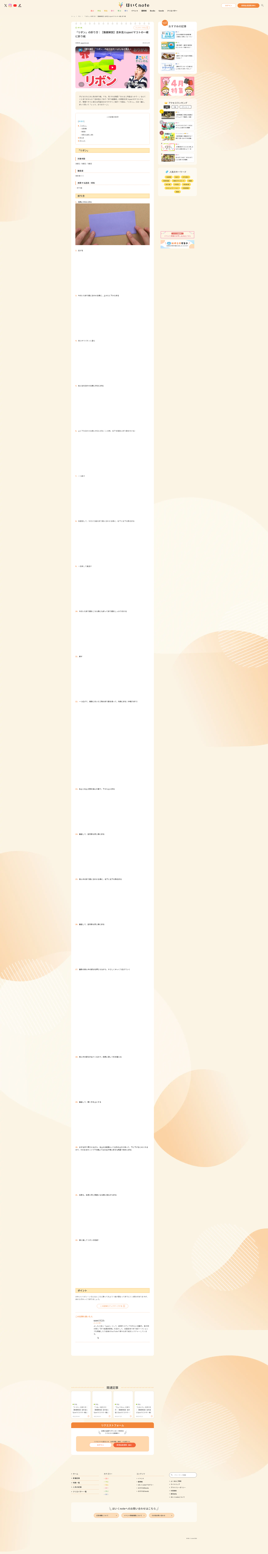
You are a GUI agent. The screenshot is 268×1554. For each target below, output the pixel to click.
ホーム (73, 16)
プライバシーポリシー (178, 1486)
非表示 (81, 121)
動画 (190, 181)
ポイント (82, 141)
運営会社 (174, 1493)
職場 (178, 192)
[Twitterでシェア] (84, 1348)
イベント (134, 10)
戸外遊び (186, 177)
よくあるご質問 (176, 1480)
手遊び (177, 184)
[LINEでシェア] (91, 1348)
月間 (175, 107)
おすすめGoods (143, 1490)
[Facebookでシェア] (77, 1348)
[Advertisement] (177, 213)
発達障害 (186, 188)
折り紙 (80, 28)
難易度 (83, 131)
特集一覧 (76, 1481)
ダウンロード (185, 107)
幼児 (177, 177)
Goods (161, 10)
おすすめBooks (143, 1487)
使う (126, 10)
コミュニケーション (173, 188)
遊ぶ (92, 10)
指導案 (169, 177)
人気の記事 (77, 1486)
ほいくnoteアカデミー (146, 1484)
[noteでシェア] (97, 1348)
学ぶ (119, 10)
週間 (167, 107)
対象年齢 (84, 128)
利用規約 (174, 1490)
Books (152, 10)
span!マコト (85, 43)
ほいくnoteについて (178, 1496)
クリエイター (172, 10)
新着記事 (76, 1477)
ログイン (228, 5)
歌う (112, 10)
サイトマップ (175, 1483)
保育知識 (166, 181)
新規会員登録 (248, 5)
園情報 (144, 10)
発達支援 (186, 184)
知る (106, 10)
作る (99, 10)
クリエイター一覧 (80, 1490)
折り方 (81, 138)
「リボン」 (83, 126)
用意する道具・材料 (87, 134)
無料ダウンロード (179, 181)
